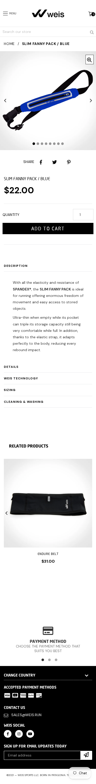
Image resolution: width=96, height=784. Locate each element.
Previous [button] (5, 100)
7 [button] (58, 143)
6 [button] (54, 143)
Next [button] (91, 100)
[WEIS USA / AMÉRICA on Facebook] (8, 733)
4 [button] (46, 143)
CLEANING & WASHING (24, 402)
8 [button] (62, 143)
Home (9, 43)
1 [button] (34, 143)
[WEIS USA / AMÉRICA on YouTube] (30, 733)
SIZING (10, 390)
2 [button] (38, 143)
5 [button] (50, 143)
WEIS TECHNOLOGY (21, 378)
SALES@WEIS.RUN (26, 715)
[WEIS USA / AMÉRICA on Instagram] (19, 733)
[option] (46, 515)
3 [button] (42, 143)
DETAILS (11, 367)
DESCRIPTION (16, 266)
